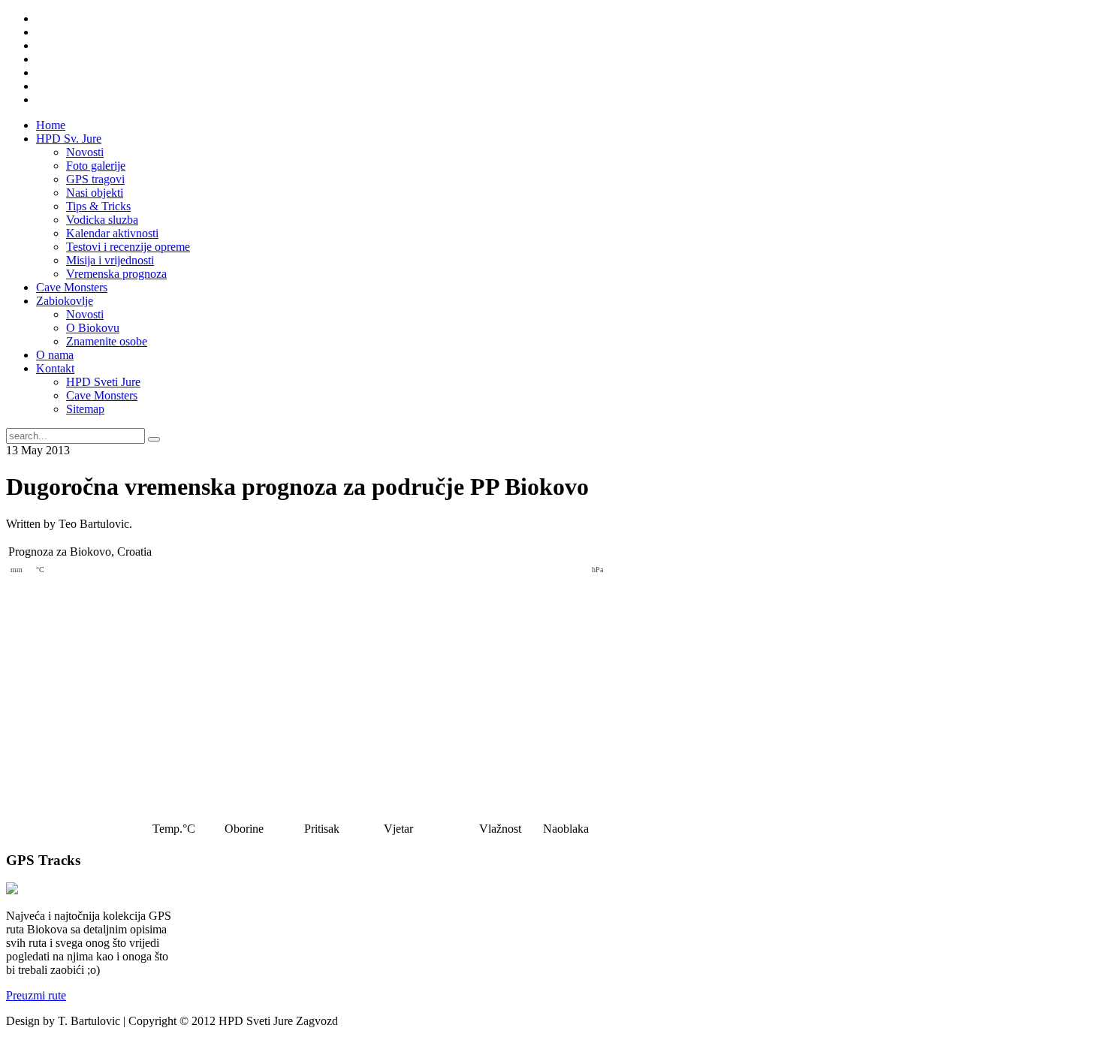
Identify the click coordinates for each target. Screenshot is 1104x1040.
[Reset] (154, 439)
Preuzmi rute (36, 995)
